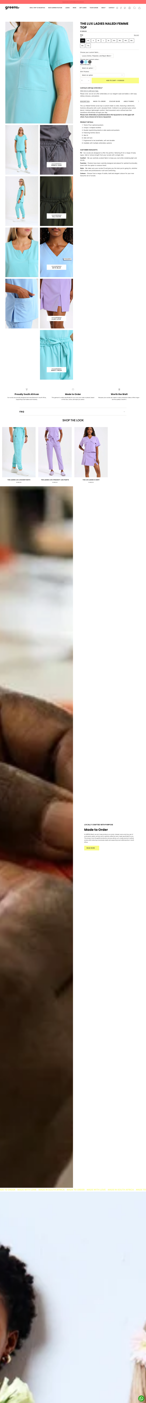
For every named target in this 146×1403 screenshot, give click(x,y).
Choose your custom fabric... (90, 52)
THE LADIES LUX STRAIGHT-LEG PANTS (55, 480)
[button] (67, 7)
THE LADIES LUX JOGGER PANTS (18, 480)
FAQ (22, 411)
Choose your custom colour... (90, 59)
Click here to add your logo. (89, 91)
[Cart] (139, 8)
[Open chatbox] (141, 1399)
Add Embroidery (85, 64)
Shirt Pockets (84, 71)
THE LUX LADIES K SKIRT (91, 480)
